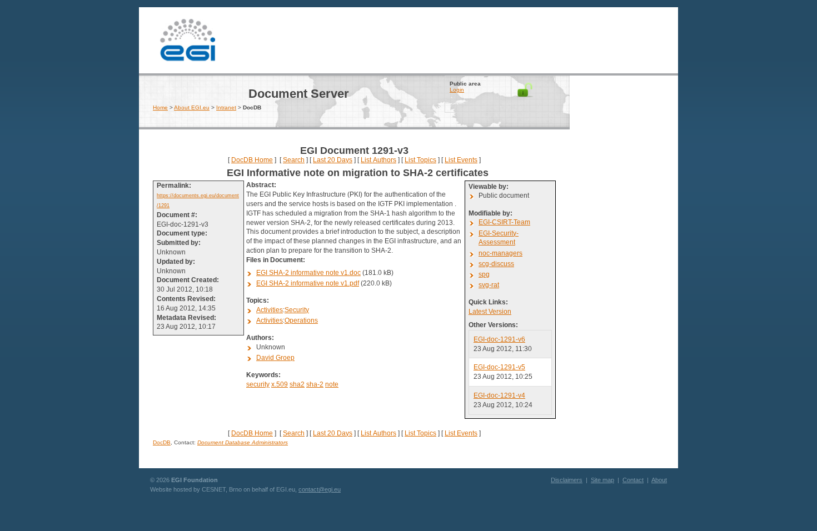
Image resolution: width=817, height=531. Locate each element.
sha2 (297, 384)
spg (484, 274)
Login (457, 90)
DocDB (162, 442)
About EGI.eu (192, 107)
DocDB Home (252, 160)
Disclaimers (566, 480)
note (331, 384)
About (659, 480)
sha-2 (314, 384)
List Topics (420, 160)
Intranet (226, 107)
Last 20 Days (332, 160)
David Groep (275, 358)
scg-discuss (496, 264)
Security (297, 310)
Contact (633, 480)
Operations (301, 320)
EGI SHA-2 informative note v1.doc (308, 273)
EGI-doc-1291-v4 (499, 395)
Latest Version (490, 311)
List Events (461, 160)
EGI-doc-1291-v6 (499, 339)
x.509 (279, 384)
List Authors (378, 160)
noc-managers (500, 253)
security (258, 384)
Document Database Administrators (242, 442)
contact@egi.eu (319, 489)
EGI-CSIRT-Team (504, 222)
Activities (269, 310)
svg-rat (489, 285)
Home (160, 107)
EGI (187, 39)
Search (294, 160)
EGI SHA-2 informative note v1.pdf (307, 283)
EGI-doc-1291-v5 (499, 367)
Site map (602, 480)
